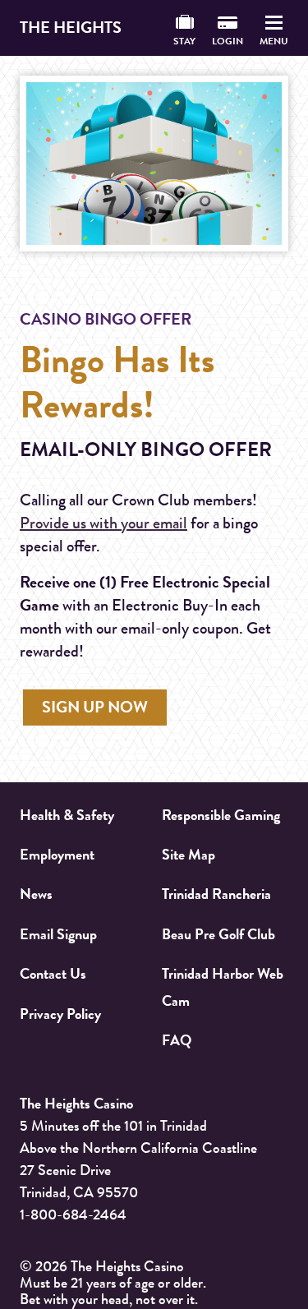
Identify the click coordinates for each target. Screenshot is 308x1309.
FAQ (176, 1040)
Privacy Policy (60, 1014)
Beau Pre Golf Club (218, 934)
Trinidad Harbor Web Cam (222, 987)
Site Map (188, 854)
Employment (57, 854)
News (36, 894)
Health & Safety (67, 815)
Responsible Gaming (221, 815)
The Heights (71, 27)
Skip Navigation (154, 86)
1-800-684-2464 (73, 1214)
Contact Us (53, 973)
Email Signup (58, 934)
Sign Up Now (95, 707)
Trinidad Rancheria (216, 894)
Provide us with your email (103, 523)
